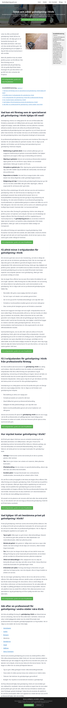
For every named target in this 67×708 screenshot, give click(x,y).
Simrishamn (7, 628)
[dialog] (33, 702)
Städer (45, 2)
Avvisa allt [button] (39, 705)
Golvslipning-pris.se (9, 2)
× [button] (65, 698)
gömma (20, 88)
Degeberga (7, 641)
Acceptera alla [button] (28, 705)
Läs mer (47, 702)
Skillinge (6, 648)
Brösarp (6, 635)
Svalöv (5, 631)
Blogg (61, 2)
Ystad (5, 645)
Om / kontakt (53, 2)
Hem (39, 2)
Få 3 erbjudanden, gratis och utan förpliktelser (33, 19)
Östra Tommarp (8, 651)
